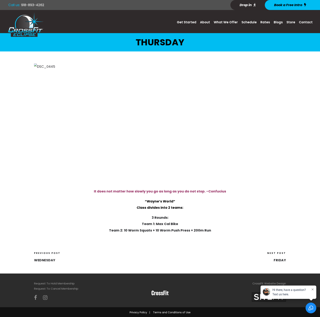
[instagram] (45, 298)
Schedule (249, 22)
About (205, 22)
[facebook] (35, 298)
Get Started (186, 22)
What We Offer (226, 22)
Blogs (278, 22)
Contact (306, 22)
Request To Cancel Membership (56, 289)
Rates (265, 22)
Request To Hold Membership (54, 283)
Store (290, 22)
